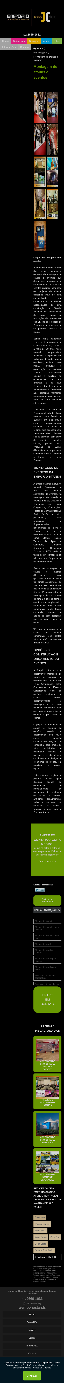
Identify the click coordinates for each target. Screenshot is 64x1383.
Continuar (32, 1376)
